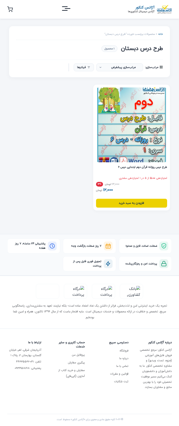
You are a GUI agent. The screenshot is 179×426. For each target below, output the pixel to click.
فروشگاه (124, 350)
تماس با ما (122, 366)
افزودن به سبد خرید (131, 203)
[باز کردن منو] (70, 9)
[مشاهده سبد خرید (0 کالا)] (10, 9)
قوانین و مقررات (119, 374)
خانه (160, 34)
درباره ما (123, 358)
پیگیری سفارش (76, 362)
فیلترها (81, 67)
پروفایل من (78, 355)
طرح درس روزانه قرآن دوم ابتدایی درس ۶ (142, 167)
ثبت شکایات (121, 381)
